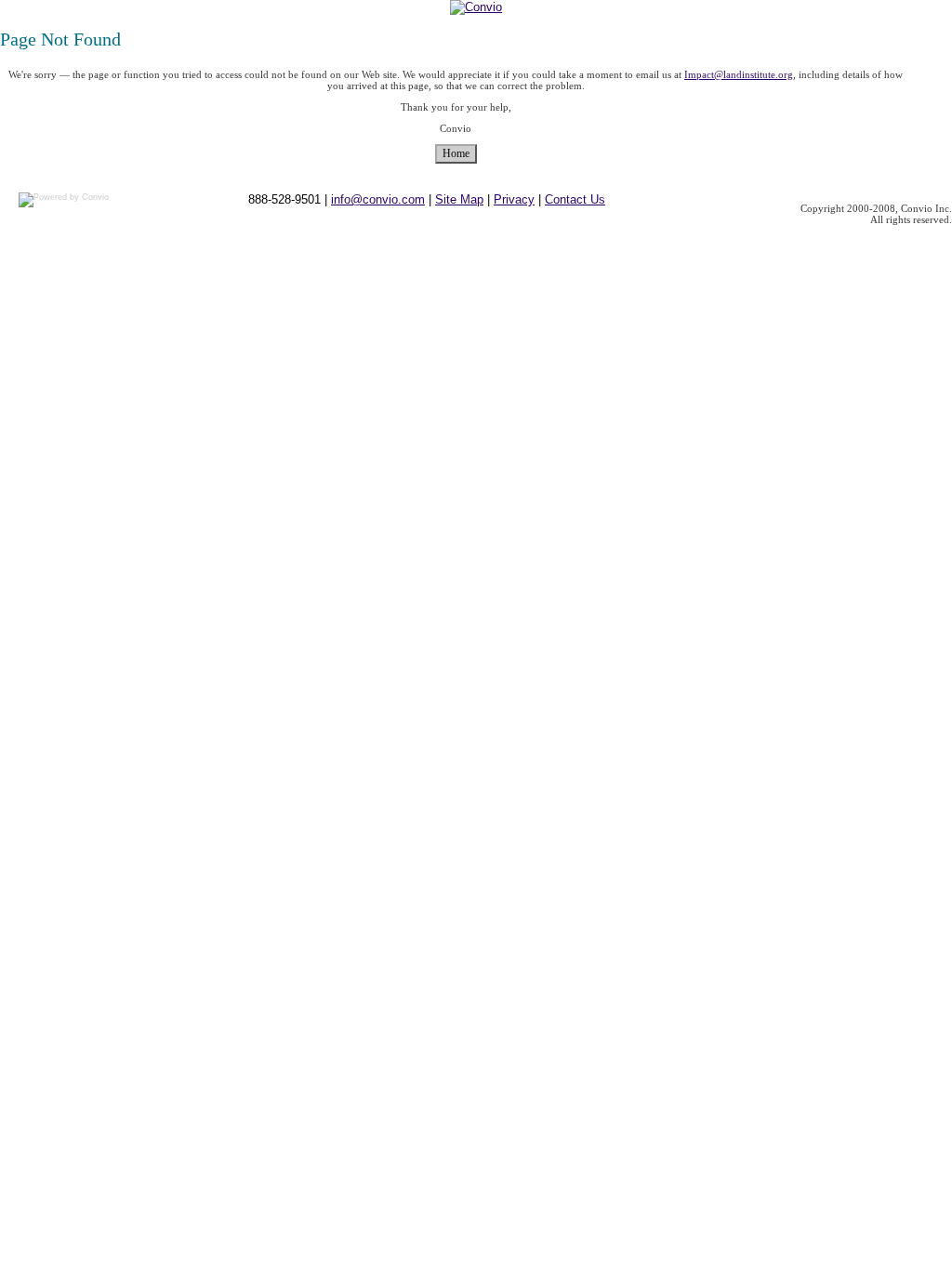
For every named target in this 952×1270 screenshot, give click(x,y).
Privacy (514, 199)
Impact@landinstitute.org (738, 74)
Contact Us (575, 199)
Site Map (459, 199)
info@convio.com (378, 199)
